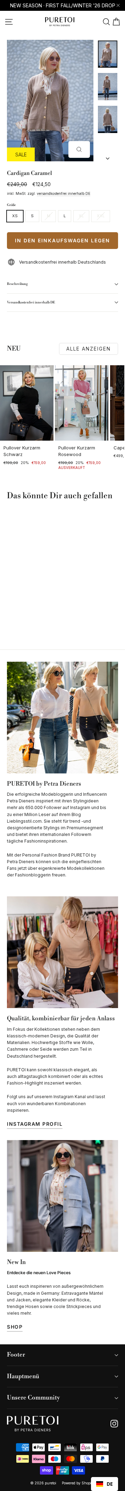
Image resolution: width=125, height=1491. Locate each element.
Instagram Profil (34, 1124)
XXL (101, 215)
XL (81, 215)
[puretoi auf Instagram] (114, 1423)
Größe (11, 205)
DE (110, 1484)
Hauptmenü (23, 1376)
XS (15, 215)
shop (15, 1327)
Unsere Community (33, 1398)
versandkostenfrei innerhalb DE (63, 193)
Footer (16, 1355)
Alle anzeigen (88, 349)
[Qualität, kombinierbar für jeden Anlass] (62, 952)
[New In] (62, 1196)
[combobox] (104, 1484)
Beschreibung (17, 284)
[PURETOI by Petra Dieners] (62, 717)
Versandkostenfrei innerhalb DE (31, 302)
